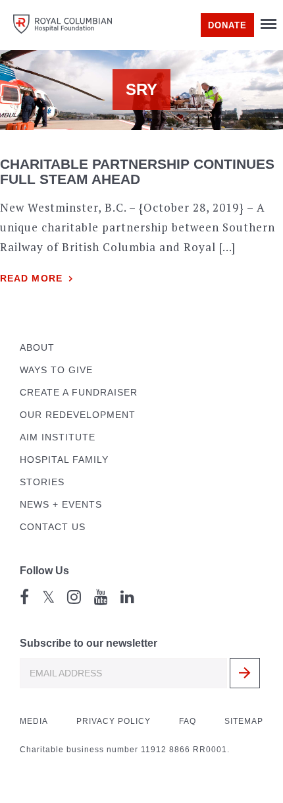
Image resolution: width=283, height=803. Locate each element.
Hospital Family (64, 460)
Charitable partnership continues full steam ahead (137, 171)
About (37, 348)
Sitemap (243, 721)
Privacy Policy (113, 721)
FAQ (187, 721)
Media (34, 721)
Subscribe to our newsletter (88, 643)
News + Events (61, 505)
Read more (31, 278)
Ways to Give (56, 370)
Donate (227, 25)
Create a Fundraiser (79, 393)
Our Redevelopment (78, 415)
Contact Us (53, 527)
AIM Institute (57, 437)
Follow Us (44, 570)
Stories (42, 482)
